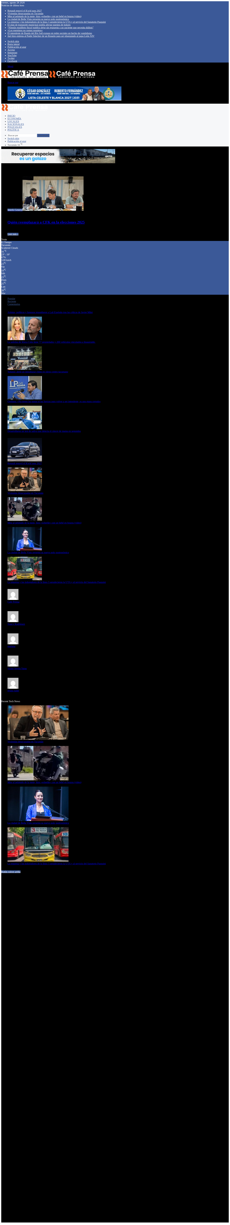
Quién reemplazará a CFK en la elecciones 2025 (46, 222)
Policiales (15, 127)
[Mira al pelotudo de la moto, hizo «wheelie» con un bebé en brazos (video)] (25, 520)
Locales (13, 121)
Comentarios (14, 304)
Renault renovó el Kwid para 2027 (25, 10)
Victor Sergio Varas (17, 668)
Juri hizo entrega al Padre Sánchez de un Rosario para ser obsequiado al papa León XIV (51, 36)
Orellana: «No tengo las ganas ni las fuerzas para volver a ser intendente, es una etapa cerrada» (54, 401)
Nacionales (16, 124)
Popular (11, 298)
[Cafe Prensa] (48, 77)
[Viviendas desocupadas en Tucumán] (25, 490)
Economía (14, 118)
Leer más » (13, 234)
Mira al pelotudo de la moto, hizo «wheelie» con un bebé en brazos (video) (44, 16)
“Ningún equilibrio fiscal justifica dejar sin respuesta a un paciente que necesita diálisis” (51, 27)
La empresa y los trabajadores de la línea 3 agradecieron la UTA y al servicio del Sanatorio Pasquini (57, 22)
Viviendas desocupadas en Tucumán (25, 13)
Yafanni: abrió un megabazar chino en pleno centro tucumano (38, 371)
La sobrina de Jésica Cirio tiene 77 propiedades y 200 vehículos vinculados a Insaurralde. (51, 342)
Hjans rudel (13, 690)
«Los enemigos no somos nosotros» (25, 30)
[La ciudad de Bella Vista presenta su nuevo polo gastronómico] (25, 549)
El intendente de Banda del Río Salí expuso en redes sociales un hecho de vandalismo (50, 33)
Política (13, 130)
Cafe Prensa (13, 602)
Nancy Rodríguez (16, 624)
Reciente (12, 301)
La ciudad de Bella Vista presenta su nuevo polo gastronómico (38, 19)
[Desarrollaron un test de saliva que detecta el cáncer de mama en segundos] (25, 428)
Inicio (11, 115)
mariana (11, 646)
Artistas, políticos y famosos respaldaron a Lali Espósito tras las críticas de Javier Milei (50, 312)
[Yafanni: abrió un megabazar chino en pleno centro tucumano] (25, 369)
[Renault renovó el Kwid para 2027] (25, 460)
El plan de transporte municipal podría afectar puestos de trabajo (39, 24)
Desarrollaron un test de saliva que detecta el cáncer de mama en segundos (44, 431)
